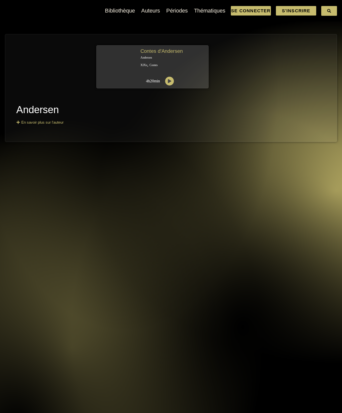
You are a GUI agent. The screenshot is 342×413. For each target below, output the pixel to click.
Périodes (177, 11)
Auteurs (150, 11)
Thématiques (209, 11)
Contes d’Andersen (161, 51)
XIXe (143, 65)
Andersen (37, 109)
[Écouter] (169, 81)
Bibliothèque (120, 11)
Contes (153, 65)
